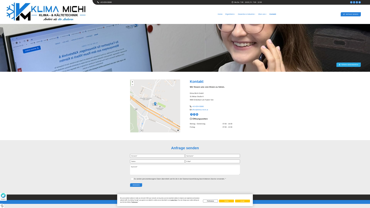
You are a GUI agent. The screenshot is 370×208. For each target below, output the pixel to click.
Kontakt (273, 14)
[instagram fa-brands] (357, 2)
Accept (242, 201)
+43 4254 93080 (198, 106)
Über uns (261, 14)
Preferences (210, 201)
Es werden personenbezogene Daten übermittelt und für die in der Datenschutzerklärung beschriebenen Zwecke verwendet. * (180, 179)
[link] (230, 14)
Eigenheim (229, 14)
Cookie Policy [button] (173, 200)
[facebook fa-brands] (354, 2)
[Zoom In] (132, 81)
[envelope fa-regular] (351, 2)
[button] (351, 14)
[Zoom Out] (132, 84)
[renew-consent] (2, 206)
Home (220, 14)
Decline (227, 201)
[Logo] (46, 12)
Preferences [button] (134, 202)
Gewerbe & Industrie (246, 14)
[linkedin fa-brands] (359, 2)
